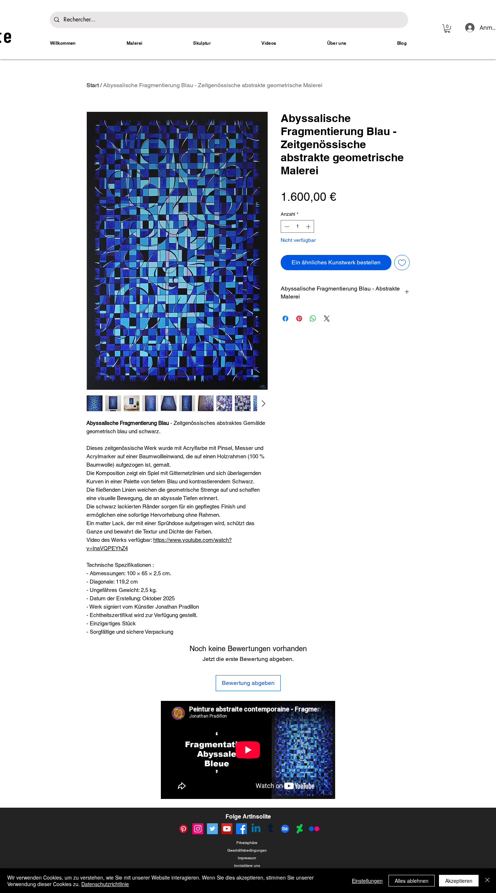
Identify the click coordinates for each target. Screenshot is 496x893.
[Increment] (309, 226)
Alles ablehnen (411, 880)
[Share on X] (326, 318)
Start (92, 85)
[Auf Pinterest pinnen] (299, 318)
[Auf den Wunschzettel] (402, 262)
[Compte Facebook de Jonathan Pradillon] (241, 828)
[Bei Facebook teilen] (285, 318)
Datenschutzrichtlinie (105, 884)
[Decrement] (286, 226)
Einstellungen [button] (367, 880)
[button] (447, 28)
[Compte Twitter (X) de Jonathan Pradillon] (212, 828)
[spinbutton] (297, 226)
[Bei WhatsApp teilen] (313, 318)
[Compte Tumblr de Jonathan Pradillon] (270, 828)
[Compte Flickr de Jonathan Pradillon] (314, 828)
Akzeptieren (458, 880)
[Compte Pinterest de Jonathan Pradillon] (183, 828)
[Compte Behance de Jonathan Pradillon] (285, 828)
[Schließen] (487, 880)
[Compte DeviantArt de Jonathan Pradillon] (299, 828)
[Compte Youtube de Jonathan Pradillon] (226, 828)
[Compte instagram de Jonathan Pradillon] (197, 828)
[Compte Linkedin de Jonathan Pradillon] (256, 828)
